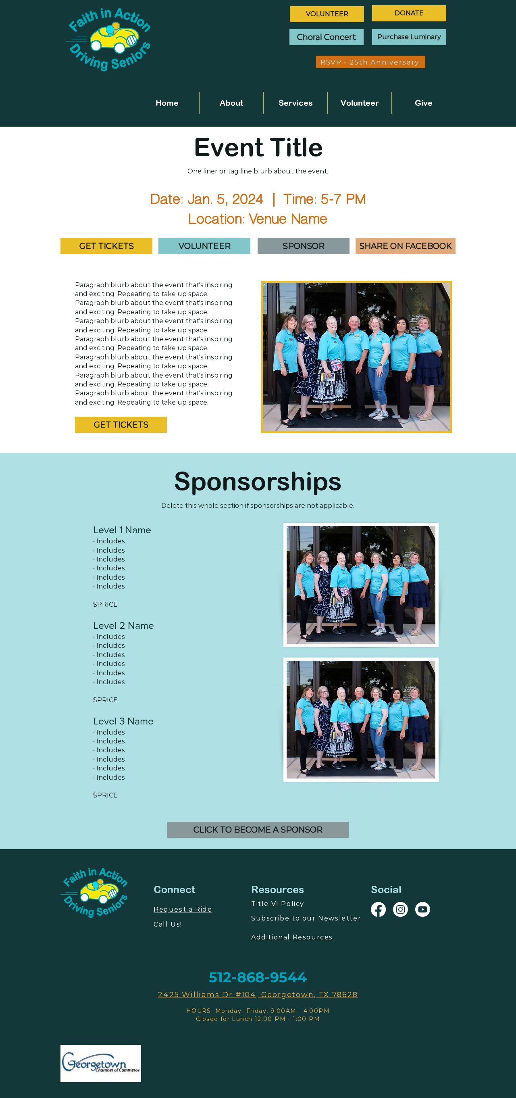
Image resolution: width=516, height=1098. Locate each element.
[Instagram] (400, 909)
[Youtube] (422, 909)
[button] (106, 246)
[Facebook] (378, 909)
